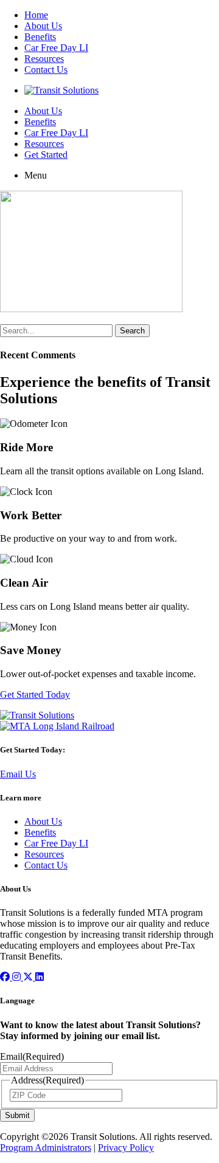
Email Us (18, 774)
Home (36, 15)
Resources (44, 58)
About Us (43, 26)
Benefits (40, 37)
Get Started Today (35, 694)
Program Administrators (45, 1147)
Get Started (46, 154)
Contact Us (46, 69)
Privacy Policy (126, 1147)
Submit (17, 1115)
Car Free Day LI (56, 48)
